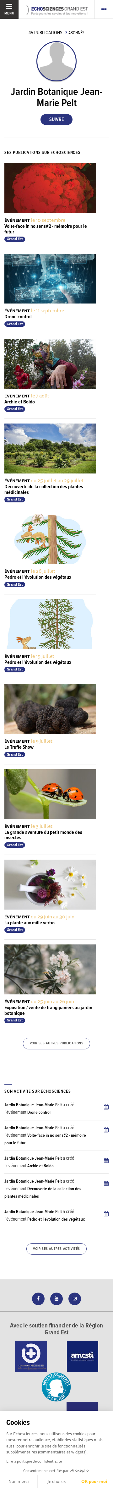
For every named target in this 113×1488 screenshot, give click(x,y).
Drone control (18, 317)
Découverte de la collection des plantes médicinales (43, 490)
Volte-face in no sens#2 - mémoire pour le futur (45, 229)
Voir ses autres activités (56, 1248)
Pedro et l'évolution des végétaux (37, 577)
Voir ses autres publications (56, 1043)
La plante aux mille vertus (30, 923)
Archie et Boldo (19, 402)
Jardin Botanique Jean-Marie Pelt (33, 1105)
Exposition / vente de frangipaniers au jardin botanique (48, 1010)
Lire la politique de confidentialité (34, 1461)
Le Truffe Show (19, 747)
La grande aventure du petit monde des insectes (43, 835)
